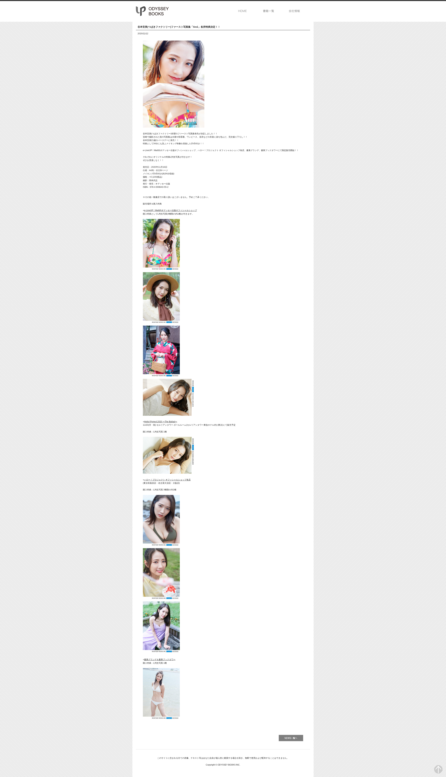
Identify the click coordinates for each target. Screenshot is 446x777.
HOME (242, 11)
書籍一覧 (268, 11)
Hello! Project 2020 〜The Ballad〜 (160, 421)
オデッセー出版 (152, 11)
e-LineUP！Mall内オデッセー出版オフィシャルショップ (170, 210)
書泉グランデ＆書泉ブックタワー (159, 659)
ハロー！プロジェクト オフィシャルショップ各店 (167, 480)
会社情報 (294, 11)
